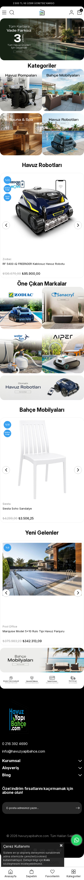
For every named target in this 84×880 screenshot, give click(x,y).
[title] (63, 308)
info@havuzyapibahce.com (23, 751)
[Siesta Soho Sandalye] (42, 459)
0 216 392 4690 (15, 744)
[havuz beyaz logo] (28, 716)
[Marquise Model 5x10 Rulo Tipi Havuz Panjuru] (42, 582)
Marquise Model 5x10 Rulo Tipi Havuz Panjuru (33, 631)
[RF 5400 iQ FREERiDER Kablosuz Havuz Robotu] (42, 214)
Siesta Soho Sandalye (17, 508)
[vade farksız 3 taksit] (42, 39)
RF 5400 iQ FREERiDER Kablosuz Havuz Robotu (34, 263)
